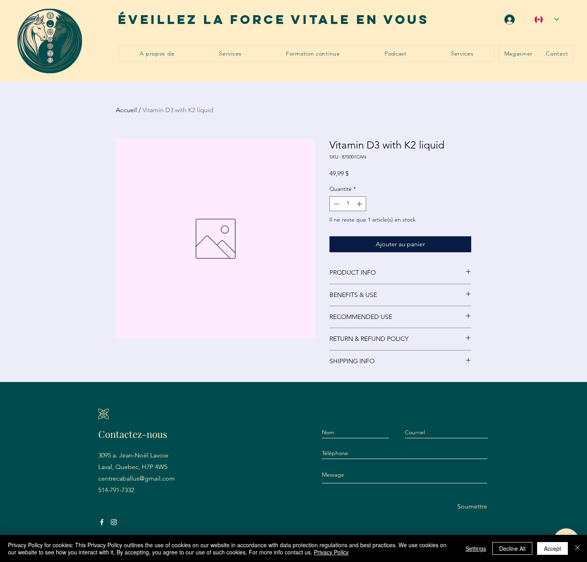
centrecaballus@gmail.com (136, 478)
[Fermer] (577, 548)
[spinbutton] (348, 204)
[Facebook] (102, 522)
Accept (552, 548)
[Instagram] (114, 522)
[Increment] (360, 204)
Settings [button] (476, 548)
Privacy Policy (331, 552)
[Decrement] (336, 204)
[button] (230, 53)
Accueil (126, 110)
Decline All (512, 548)
